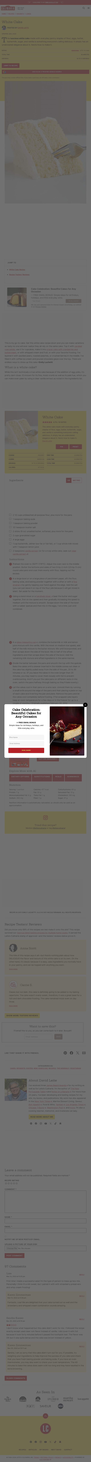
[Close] (85, 705)
